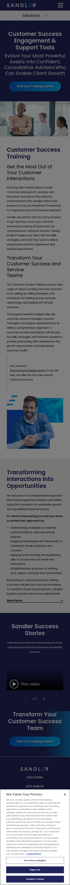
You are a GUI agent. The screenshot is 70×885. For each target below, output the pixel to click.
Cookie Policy (33, 853)
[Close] (64, 794)
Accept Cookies (35, 879)
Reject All (35, 869)
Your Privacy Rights (35, 860)
